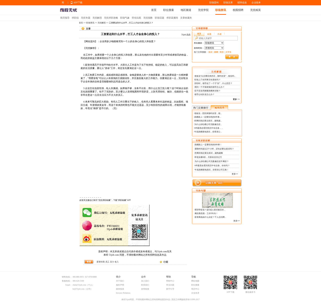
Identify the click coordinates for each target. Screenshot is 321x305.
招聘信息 (242, 2)
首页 (153, 10)
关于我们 (120, 281)
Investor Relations (123, 293)
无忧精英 (255, 10)
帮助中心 (170, 281)
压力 (112, 262)
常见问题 (170, 285)
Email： (68, 285)
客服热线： (67, 281)
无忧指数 (148, 18)
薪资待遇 (101, 262)
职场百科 (214, 2)
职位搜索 (168, 10)
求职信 (75, 18)
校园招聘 (238, 10)
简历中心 (195, 289)
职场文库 (228, 2)
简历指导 (65, 18)
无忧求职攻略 (111, 18)
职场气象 (125, 18)
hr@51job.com (78, 289)
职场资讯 (220, 10)
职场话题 (159, 18)
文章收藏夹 (186, 18)
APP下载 (77, 2)
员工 (107, 262)
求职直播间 (172, 18)
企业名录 (195, 293)
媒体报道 (120, 289)
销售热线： (67, 277)
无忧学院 (203, 10)
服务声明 (120, 285)
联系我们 (145, 285)
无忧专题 (85, 18)
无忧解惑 (97, 18)
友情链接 (145, 289)
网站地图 (195, 281)
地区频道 (186, 10)
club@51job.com (79, 285)
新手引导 (170, 289)
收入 (117, 262)
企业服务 (256, 2)
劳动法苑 (136, 18)
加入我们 (145, 281)
